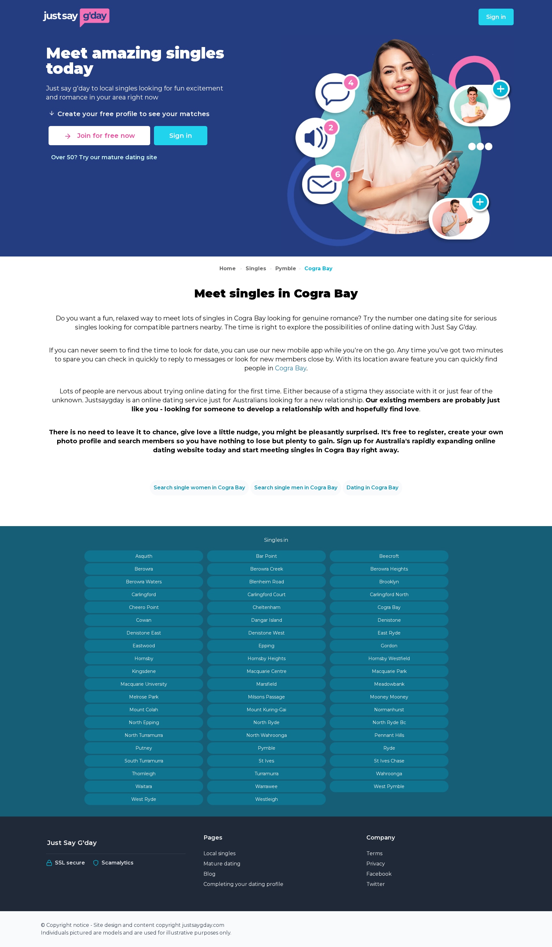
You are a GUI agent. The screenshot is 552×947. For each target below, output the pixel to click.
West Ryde (143, 799)
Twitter (375, 884)
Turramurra (267, 774)
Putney (143, 748)
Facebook (379, 874)
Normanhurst (389, 710)
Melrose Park (143, 697)
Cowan (143, 620)
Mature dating (222, 864)
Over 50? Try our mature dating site (104, 157)
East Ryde (389, 633)
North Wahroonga (266, 735)
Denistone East (143, 633)
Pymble (285, 268)
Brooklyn (389, 582)
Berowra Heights (389, 569)
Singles (256, 268)
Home (228, 268)
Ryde (389, 748)
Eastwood (144, 646)
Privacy (375, 864)
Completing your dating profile (243, 884)
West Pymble (389, 786)
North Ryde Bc (389, 722)
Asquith (143, 556)
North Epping (144, 722)
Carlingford (144, 594)
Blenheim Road (266, 582)
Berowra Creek (266, 569)
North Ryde (266, 722)
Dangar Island (266, 620)
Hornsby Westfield (389, 658)
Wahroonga (389, 774)
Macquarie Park (389, 671)
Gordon (389, 646)
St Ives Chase (389, 761)
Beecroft (389, 556)
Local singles (219, 853)
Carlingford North (389, 594)
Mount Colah (143, 710)
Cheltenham (266, 607)
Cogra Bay (318, 268)
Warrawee (266, 786)
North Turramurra (144, 735)
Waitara (143, 786)
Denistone (389, 620)
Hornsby (143, 658)
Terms (374, 853)
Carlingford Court (267, 594)
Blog (209, 874)
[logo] (76, 17)
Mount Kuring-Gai (266, 710)
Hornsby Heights (267, 658)
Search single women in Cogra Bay (199, 488)
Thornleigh (144, 774)
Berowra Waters (144, 582)
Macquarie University (143, 684)
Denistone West (266, 633)
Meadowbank (389, 684)
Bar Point (266, 556)
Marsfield (266, 684)
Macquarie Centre (267, 671)
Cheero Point (144, 607)
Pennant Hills (389, 735)
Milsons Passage (266, 697)
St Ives (266, 761)
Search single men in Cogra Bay (295, 488)
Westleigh (266, 799)
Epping (266, 646)
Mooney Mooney (389, 697)
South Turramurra (144, 761)
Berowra (143, 569)
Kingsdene (144, 671)
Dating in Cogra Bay (372, 488)
